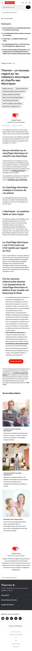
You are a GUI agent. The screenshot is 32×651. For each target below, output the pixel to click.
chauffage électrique (18, 171)
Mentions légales (16, 643)
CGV (16, 637)
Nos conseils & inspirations (9, 12)
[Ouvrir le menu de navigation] (2, 2)
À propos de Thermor (7, 604)
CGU (16, 640)
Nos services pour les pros (9, 600)
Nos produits (5, 595)
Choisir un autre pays (15, 626)
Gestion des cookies (16, 631)
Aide (23, 2)
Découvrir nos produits (16, 361)
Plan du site (16, 646)
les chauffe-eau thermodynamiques (17, 343)
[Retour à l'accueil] (8, 585)
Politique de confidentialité (16, 634)
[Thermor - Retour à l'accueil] (10, 2)
